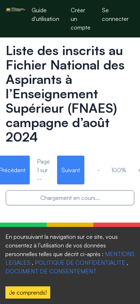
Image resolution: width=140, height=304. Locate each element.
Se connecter (115, 14)
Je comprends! (28, 292)
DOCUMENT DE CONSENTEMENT (51, 271)
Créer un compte (80, 18)
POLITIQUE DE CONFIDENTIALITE (80, 262)
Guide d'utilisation (45, 14)
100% (118, 170)
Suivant (70, 170)
